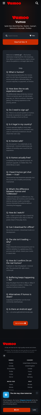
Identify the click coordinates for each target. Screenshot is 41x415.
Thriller (11, 371)
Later (34, 410)
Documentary (11, 368)
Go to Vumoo (19, 323)
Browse (30, 384)
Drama (11, 363)
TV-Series (11, 390)
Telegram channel (25, 400)
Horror (11, 377)
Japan (29, 374)
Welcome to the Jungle (17, 28)
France (30, 371)
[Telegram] (4, 355)
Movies (11, 387)
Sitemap (30, 387)
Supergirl (33, 26)
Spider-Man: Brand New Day (13, 26)
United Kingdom (30, 366)
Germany (30, 377)
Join (17, 410)
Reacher (26, 26)
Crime (11, 374)
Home (11, 384)
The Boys (28, 28)
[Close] (36, 393)
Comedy (11, 366)
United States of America (30, 363)
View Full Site (19, 42)
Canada (30, 368)
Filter (33, 36)
